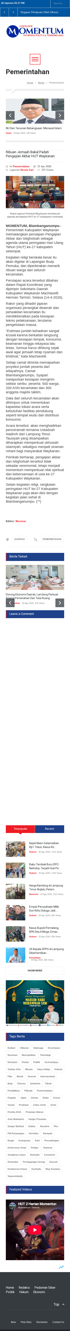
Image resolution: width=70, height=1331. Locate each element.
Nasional (12, 1055)
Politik (36, 1062)
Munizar (21, 521)
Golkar (32, 1126)
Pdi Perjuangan (16, 1133)
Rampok (47, 1133)
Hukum (33, 852)
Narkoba (34, 1155)
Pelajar (34, 1147)
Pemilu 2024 (14, 1112)
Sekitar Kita (14, 1069)
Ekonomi (33, 894)
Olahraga (38, 1048)
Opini (8, 133)
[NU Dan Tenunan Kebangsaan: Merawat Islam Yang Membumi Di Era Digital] (35, 111)
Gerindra (33, 1133)
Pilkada (28, 1090)
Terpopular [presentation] (20, 828)
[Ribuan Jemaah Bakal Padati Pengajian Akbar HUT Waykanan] (35, 192)
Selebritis (35, 1083)
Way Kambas (53, 1169)
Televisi (21, 1083)
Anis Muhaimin (16, 1119)
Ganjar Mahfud (16, 1126)
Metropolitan (29, 1055)
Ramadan (13, 1162)
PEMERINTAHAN (52, 539)
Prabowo (24, 1105)
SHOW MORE (35, 970)
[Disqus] (35, 666)
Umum (34, 1098)
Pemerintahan (21, 166)
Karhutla (36, 1169)
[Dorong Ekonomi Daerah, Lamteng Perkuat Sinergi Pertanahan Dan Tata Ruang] (35, 577)
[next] (59, 115)
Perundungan (51, 1140)
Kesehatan (54, 1048)
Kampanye (24, 1140)
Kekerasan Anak (17, 1147)
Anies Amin (39, 1105)
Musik (20, 1076)
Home (30, 82)
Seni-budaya (51, 1062)
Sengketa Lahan (16, 1155)
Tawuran (47, 1147)
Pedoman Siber (44, 1287)
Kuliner (12, 1048)
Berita (41, 82)
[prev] (10, 115)
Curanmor (49, 1155)
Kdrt (37, 1140)
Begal (11, 1140)
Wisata (29, 1069)
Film (10, 1076)
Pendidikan (35, 958)
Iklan (13, 1322)
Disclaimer (42, 1322)
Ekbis (46, 1098)
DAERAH (19, 539)
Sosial (11, 1105)
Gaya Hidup (43, 1069)
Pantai (25, 1062)
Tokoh (48, 1083)
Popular (12, 1098)
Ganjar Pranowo (37, 1119)
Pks (56, 1126)
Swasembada (15, 1176)
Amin (53, 1105)
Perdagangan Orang (34, 1162)
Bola (10, 1083)
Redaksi (24, 1287)
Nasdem (44, 1126)
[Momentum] (35, 34)
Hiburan (24, 1048)
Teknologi (45, 1055)
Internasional (47, 1076)
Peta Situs (26, 1322)
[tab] (20, 830)
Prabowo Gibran (34, 1112)
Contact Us (58, 1322)
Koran (56, 1098)
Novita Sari (27, 169)
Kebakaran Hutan (17, 1169)
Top (56, 1304)
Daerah (32, 1076)
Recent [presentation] (49, 828)
